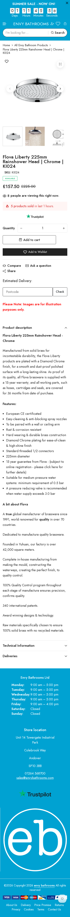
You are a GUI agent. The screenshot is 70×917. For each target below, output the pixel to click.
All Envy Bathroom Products (31, 45)
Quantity (9, 228)
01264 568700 (35, 773)
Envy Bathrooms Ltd (35, 677)
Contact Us (54, 909)
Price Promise (42, 905)
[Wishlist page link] (58, 24)
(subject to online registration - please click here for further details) (35, 467)
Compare (14, 265)
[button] (5, 24)
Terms (40, 909)
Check (60, 292)
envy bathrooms (44, 885)
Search (60, 32)
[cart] (65, 24)
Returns (59, 905)
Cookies (29, 909)
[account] (52, 24)
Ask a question (40, 265)
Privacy (16, 909)
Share (11, 271)
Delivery (26, 905)
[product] (60, 64)
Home (6, 45)
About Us (11, 905)
